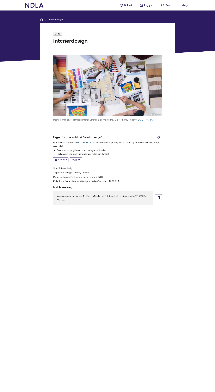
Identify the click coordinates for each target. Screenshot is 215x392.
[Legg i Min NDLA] (158, 137)
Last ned (62, 159)
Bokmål (128, 5)
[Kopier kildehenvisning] (158, 197)
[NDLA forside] (41, 19)
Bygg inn (76, 159)
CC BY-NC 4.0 (145, 119)
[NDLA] (34, 5)
